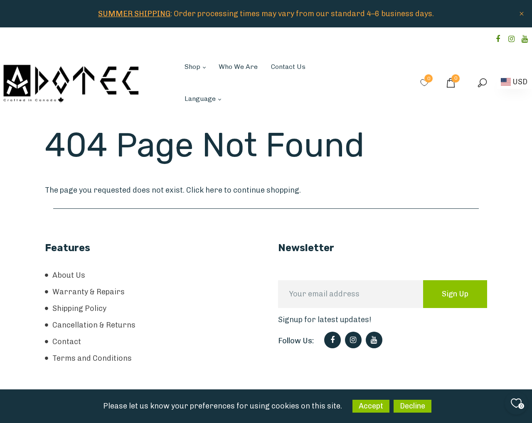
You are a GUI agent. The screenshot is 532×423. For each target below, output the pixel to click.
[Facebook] (498, 39)
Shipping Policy (79, 308)
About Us (68, 275)
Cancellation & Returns (93, 325)
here (213, 190)
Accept (371, 406)
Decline (412, 406)
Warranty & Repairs (88, 291)
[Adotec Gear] (71, 82)
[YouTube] (524, 39)
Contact (66, 341)
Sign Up (455, 293)
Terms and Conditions (92, 358)
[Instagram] (511, 39)
